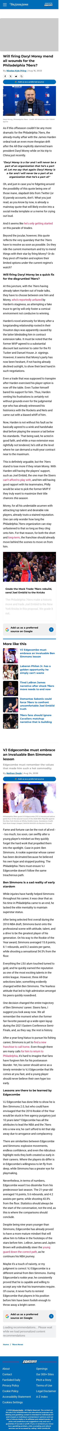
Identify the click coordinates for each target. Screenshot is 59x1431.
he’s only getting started (38, 223)
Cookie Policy (10, 1391)
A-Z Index (42, 1396)
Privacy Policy (10, 1385)
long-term (14, 537)
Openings (42, 1368)
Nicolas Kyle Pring (16, 70)
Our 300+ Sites (45, 1374)
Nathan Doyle (14, 773)
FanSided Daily (11, 1379)
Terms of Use (44, 1385)
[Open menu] (5, 4)
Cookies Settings (12, 1402)
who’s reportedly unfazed (27, 299)
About (6, 1368)
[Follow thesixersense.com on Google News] (51, 629)
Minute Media (17, 1410)
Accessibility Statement (16, 1396)
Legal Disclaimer (46, 1391)
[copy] (21, 76)
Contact (7, 1374)
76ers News (17, 1344)
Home (6, 1344)
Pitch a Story (43, 1379)
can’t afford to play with (17, 479)
